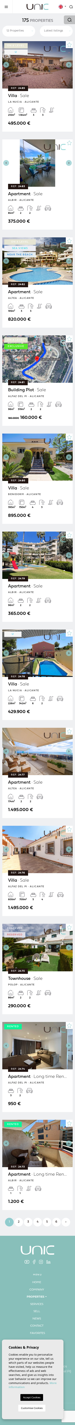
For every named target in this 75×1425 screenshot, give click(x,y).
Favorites (37, 1333)
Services (36, 1304)
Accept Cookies (31, 1397)
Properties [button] (35, 1296)
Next (69, 65)
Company (36, 1289)
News (36, 1318)
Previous (6, 65)
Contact (36, 1325)
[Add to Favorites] (69, 44)
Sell (36, 1311)
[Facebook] (34, 1261)
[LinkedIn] (48, 1261)
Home (36, 1282)
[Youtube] (27, 1261)
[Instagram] (41, 1261)
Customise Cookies (32, 1408)
